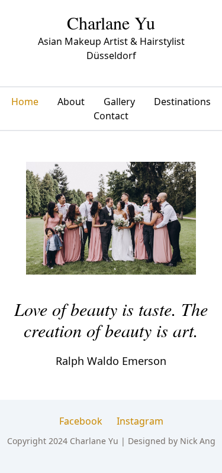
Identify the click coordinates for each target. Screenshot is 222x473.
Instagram (140, 421)
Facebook (80, 421)
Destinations (182, 101)
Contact (111, 115)
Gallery (119, 101)
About (71, 101)
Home (24, 101)
